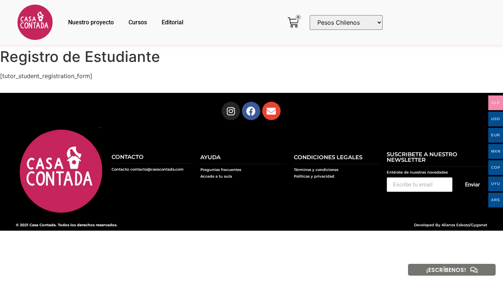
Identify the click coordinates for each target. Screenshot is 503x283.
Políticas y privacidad (314, 176)
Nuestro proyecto (91, 22)
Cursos (138, 22)
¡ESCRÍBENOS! (446, 270)
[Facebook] (251, 111)
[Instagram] (231, 111)
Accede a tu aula (216, 176)
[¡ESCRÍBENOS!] (474, 269)
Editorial (172, 22)
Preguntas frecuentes (220, 169)
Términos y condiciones (316, 169)
